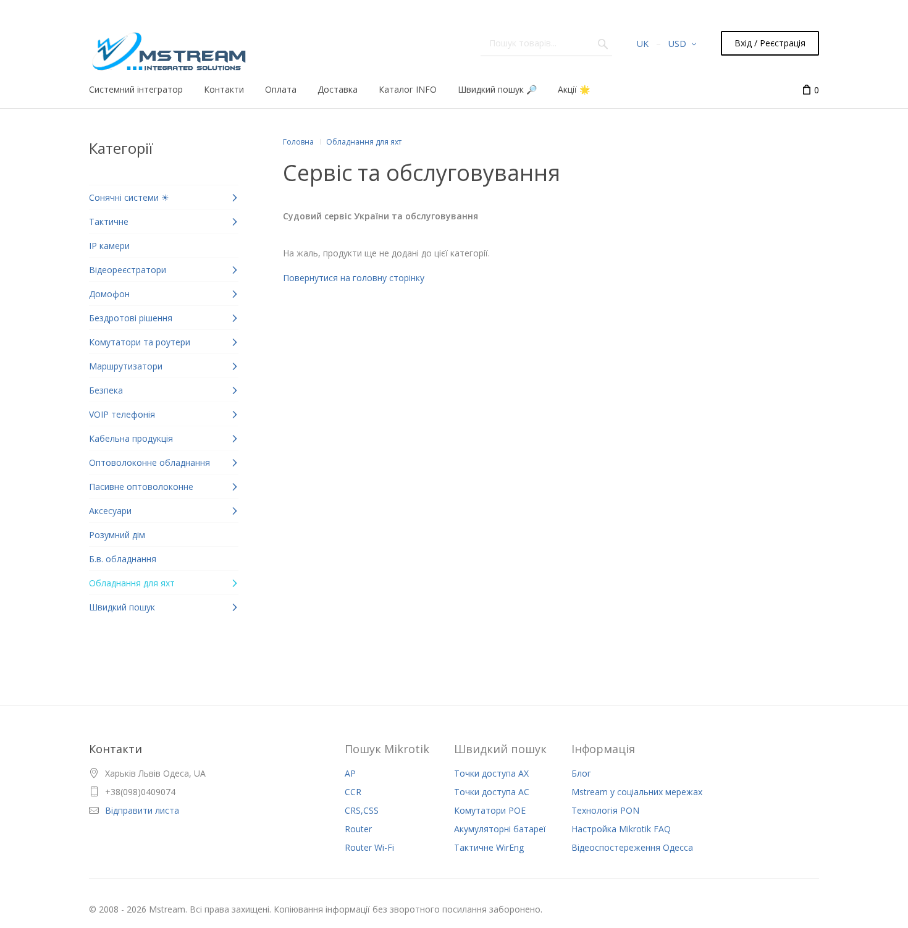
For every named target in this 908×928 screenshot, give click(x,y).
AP (350, 773)
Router (358, 829)
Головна (298, 142)
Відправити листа (142, 810)
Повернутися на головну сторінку (353, 278)
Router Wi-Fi (369, 847)
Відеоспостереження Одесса (632, 847)
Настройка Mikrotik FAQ (621, 829)
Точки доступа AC (491, 792)
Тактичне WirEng (489, 847)
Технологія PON (605, 810)
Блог (581, 773)
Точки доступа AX (491, 773)
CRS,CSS (362, 810)
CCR (353, 792)
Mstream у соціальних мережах (636, 792)
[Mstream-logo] (167, 48)
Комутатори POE (490, 810)
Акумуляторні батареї (500, 829)
